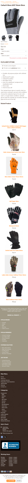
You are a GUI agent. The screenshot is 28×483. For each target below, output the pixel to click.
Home (2, 376)
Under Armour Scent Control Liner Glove (14, 152)
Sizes (2, 53)
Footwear (3, 412)
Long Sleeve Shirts (6, 363)
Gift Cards (4, 399)
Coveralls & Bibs (6, 336)
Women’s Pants (5, 366)
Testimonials (4, 383)
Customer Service (5, 380)
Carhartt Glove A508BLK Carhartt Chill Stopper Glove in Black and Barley (14, 126)
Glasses (4, 401)
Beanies (4, 396)
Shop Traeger (4, 419)
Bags (3, 394)
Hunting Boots (5, 350)
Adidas (3, 324)
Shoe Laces (4, 407)
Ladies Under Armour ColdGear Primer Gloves (14, 275)
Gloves (3, 402)
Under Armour (5, 328)
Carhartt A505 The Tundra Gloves (14, 250)
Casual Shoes (5, 352)
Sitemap (3, 385)
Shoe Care (4, 406)
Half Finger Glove (14, 201)
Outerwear (3, 416)
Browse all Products (13, 315)
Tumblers (4, 411)
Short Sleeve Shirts (6, 364)
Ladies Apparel (4, 414)
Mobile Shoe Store (5, 420)
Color (2, 49)
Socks (3, 409)
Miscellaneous (5, 404)
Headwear (4, 341)
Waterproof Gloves (14, 226)
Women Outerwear (6, 361)
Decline (19, 480)
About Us (3, 378)
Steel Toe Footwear (6, 349)
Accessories (4, 393)
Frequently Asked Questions (8, 381)
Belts (3, 397)
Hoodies (4, 339)
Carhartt (4, 322)
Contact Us (3, 386)
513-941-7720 (9, 433)
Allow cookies (11, 480)
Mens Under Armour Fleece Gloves (14, 177)
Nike (3, 325)
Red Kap (4, 327)
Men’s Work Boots (6, 347)
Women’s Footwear (6, 353)
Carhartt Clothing (6, 335)
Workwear (3, 417)
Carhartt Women (6, 360)
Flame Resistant (6, 338)
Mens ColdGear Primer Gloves (14, 299)
